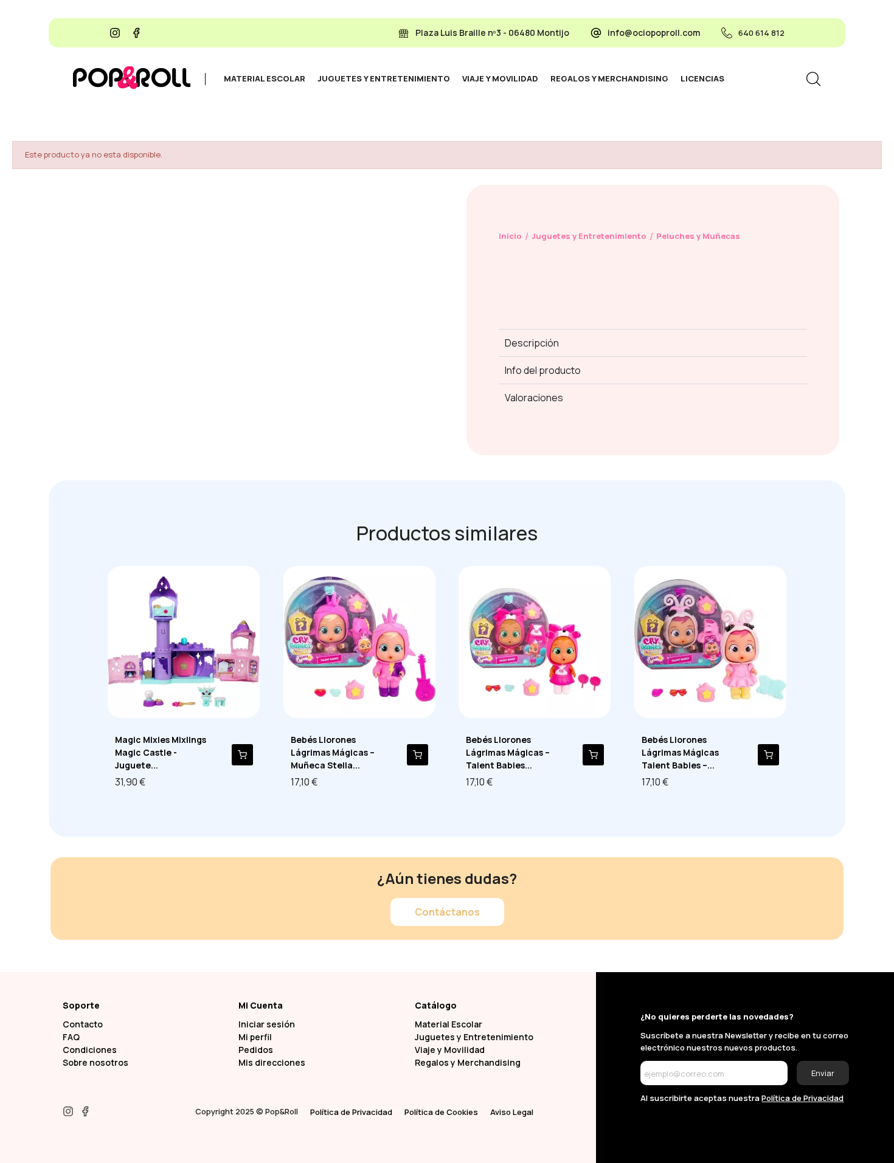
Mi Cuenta (260, 1005)
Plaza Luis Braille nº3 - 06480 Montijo (492, 32)
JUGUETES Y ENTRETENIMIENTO (383, 78)
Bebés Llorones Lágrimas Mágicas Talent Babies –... (680, 752)
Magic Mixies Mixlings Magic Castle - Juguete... (160, 752)
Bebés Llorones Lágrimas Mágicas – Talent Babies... (508, 752)
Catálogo (436, 1005)
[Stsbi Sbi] (114, 32)
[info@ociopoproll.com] (596, 32)
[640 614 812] (726, 32)
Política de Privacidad (351, 1111)
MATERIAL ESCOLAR (264, 78)
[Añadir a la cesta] (242, 754)
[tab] (264, 79)
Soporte (81, 1005)
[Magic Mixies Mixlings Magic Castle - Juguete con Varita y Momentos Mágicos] (184, 640)
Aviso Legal (511, 1111)
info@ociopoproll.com (654, 32)
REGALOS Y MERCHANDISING (609, 78)
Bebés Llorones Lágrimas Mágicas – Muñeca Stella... (333, 752)
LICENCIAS (702, 78)
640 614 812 (761, 32)
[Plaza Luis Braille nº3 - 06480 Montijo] (403, 32)
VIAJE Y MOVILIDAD (500, 78)
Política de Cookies (441, 1111)
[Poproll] (131, 78)
